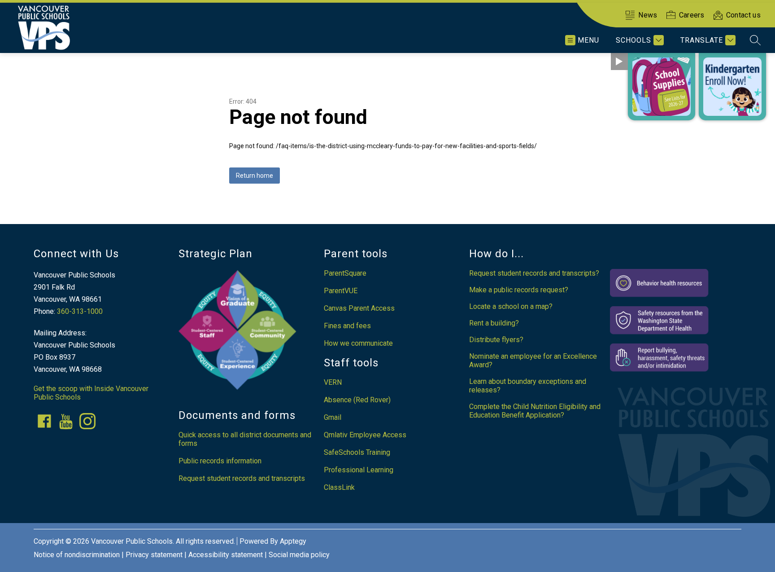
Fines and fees (347, 325)
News (647, 15)
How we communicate (358, 343)
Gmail (332, 417)
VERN (333, 382)
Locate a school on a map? (511, 306)
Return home (254, 175)
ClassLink (339, 487)
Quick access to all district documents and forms (245, 439)
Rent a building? (494, 323)
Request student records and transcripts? (534, 273)
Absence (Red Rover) (357, 400)
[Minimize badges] (619, 61)
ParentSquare (345, 273)
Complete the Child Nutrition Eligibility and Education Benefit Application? (535, 410)
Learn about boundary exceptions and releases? (527, 385)
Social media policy (299, 554)
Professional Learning (358, 470)
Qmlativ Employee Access (365, 435)
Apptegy (293, 541)
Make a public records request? (518, 290)
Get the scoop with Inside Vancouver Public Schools (91, 392)
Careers (692, 15)
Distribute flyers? (496, 339)
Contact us (743, 15)
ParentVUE (340, 290)
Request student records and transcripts (242, 478)
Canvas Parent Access (359, 308)
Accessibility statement (225, 554)
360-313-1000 (80, 311)
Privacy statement (154, 554)
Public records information (220, 461)
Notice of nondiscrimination (77, 554)
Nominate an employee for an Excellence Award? (533, 360)
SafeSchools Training (357, 452)
